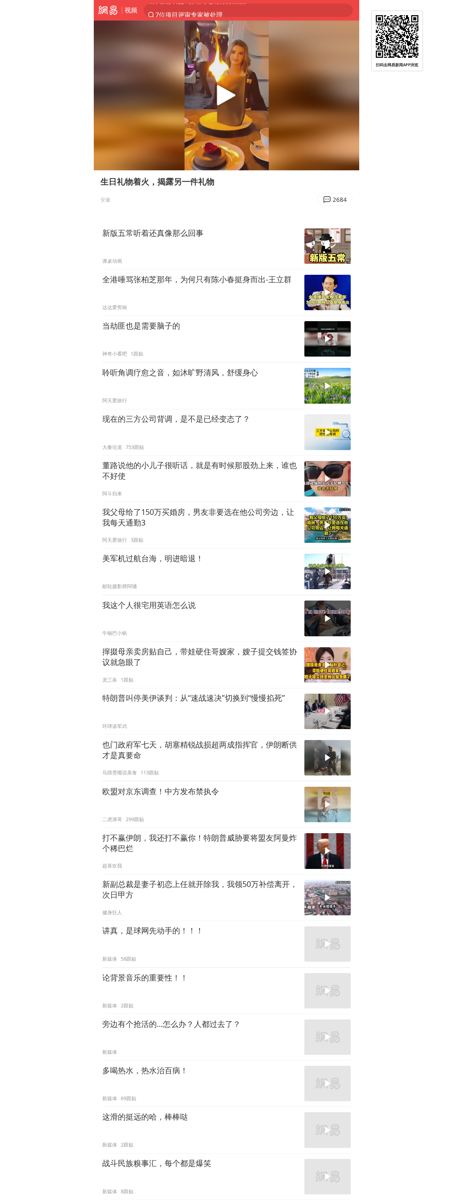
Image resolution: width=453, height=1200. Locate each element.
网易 (108, 10)
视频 (131, 10)
